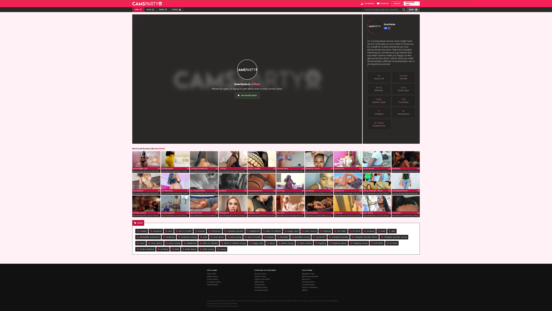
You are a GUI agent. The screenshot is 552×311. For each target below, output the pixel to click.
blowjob (201, 231)
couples (143, 231)
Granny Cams (261, 287)
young (223, 249)
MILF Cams (259, 282)
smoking (370, 231)
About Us (306, 279)
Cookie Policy (308, 285)
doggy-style (292, 231)
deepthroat (254, 231)
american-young (189, 237)
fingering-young (360, 243)
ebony (272, 243)
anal (170, 231)
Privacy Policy (308, 282)
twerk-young (208, 249)
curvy (142, 243)
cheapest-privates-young (395, 237)
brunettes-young (302, 237)
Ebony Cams (260, 274)
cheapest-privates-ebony (365, 237)
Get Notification (249, 95)
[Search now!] (404, 9)
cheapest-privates (235, 231)
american (157, 231)
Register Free (308, 274)
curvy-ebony (156, 243)
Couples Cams (214, 282)
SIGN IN (396, 3)
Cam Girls (211, 274)
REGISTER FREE (410, 3)
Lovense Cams (261, 290)
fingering (327, 231)
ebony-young (287, 243)
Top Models (212, 285)
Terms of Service (310, 287)
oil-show (356, 231)
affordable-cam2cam (150, 237)
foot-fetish (341, 231)
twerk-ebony (190, 249)
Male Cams (212, 276)
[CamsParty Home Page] (147, 3)
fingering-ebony (339, 243)
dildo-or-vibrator (273, 231)
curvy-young (174, 243)
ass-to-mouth (185, 231)
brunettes (284, 237)
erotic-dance (310, 231)
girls (393, 231)
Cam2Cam (260, 285)
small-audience (147, 249)
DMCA (305, 290)
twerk (383, 231)
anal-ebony (218, 237)
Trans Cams (212, 279)
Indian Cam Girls (262, 279)
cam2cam (216, 231)
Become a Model (310, 276)
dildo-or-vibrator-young (235, 243)
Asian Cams (260, 276)
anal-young (235, 237)
